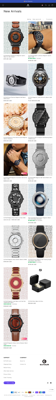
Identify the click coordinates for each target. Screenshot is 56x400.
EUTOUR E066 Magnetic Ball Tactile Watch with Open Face (40, 178)
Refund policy (25, 395)
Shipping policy (48, 395)
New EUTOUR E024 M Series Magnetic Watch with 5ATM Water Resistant (39, 218)
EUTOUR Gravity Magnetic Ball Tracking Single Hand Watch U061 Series (39, 260)
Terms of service (40, 395)
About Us (22, 361)
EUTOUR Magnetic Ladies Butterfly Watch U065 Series (40, 98)
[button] (3, 5)
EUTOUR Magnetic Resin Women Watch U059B (15, 259)
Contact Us (23, 364)
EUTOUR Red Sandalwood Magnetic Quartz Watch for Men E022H (14, 56)
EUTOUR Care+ (8, 361)
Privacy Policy (7, 374)
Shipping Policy (8, 364)
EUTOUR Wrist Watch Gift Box (35, 301)
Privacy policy (32, 395)
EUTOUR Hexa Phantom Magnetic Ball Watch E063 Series (15, 98)
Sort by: (29, 19)
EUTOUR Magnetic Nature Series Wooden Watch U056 (16, 343)
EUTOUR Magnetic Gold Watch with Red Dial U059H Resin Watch (15, 302)
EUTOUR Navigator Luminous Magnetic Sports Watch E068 (39, 56)
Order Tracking (7, 377)
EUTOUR (10, 395)
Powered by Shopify (16, 395)
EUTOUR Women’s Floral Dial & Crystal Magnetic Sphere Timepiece (15, 138)
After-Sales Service (9, 371)
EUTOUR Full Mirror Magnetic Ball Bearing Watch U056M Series (40, 138)
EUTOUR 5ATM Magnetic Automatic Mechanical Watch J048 (15, 178)
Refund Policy (7, 367)
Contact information (28, 396)
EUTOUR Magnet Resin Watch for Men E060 (14, 217)
